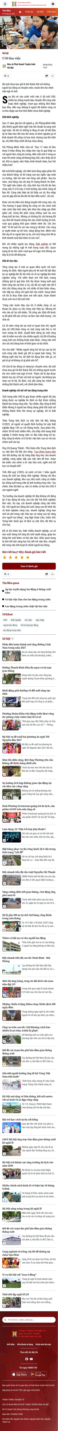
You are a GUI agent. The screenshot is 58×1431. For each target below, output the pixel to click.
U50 (5, 620)
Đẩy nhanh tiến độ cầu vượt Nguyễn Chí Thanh (28, 872)
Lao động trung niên (45, 451)
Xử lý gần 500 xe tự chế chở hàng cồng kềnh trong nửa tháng (27, 916)
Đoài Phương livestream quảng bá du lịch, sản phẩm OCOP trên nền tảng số (28, 807)
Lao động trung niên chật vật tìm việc (26, 606)
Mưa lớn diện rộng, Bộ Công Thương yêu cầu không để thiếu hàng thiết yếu (27, 761)
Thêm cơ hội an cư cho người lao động (24, 938)
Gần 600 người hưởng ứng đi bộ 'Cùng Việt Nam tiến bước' (26, 1075)
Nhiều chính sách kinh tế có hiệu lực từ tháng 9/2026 (28, 1187)
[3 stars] (16, 557)
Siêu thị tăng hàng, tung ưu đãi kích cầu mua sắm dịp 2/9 (27, 982)
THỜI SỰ (29, 12)
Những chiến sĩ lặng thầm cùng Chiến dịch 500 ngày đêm (28, 1005)
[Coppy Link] (52, 76)
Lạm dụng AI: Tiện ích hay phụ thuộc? (24, 829)
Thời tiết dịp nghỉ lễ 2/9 (15, 1294)
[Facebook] (26, 1359)
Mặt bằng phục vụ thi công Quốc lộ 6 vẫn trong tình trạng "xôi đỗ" (29, 850)
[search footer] (5, 1319)
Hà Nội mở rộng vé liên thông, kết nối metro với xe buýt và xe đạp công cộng (27, 1098)
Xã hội (5, 53)
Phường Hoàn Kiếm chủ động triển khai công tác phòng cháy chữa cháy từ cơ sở (28, 715)
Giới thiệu (11, 1344)
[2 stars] (10, 557)
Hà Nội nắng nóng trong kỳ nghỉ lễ (22, 1208)
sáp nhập (40, 620)
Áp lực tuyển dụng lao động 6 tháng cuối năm (28, 590)
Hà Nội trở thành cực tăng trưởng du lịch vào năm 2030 (27, 1164)
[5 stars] (27, 557)
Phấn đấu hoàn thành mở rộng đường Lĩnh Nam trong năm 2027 (26, 646)
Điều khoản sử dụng (25, 1344)
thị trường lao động (29, 625)
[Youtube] (31, 1359)
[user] (53, 4)
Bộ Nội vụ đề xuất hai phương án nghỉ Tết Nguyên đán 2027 (25, 738)
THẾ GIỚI (51, 12)
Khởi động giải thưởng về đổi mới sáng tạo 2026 (26, 692)
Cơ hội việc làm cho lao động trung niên (28, 599)
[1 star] (4, 557)
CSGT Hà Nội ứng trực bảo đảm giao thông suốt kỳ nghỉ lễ (29, 1141)
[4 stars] (22, 557)
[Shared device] (47, 76)
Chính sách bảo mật (43, 1344)
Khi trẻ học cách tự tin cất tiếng (20, 1119)
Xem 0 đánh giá (29, 566)
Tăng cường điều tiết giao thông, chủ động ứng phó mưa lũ (28, 893)
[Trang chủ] (20, 12)
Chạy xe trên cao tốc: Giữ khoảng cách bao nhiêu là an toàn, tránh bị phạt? (26, 1029)
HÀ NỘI (40, 12)
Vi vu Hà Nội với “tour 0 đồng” (19, 1274)
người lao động (10, 625)
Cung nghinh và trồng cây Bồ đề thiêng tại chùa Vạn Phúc (26, 1253)
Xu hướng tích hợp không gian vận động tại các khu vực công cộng (27, 784)
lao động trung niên (12, 630)
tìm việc (28, 620)
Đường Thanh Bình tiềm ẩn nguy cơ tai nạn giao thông (26, 669)
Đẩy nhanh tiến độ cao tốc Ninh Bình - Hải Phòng (26, 959)
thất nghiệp (42, 243)
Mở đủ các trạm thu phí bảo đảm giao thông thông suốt (27, 1051)
